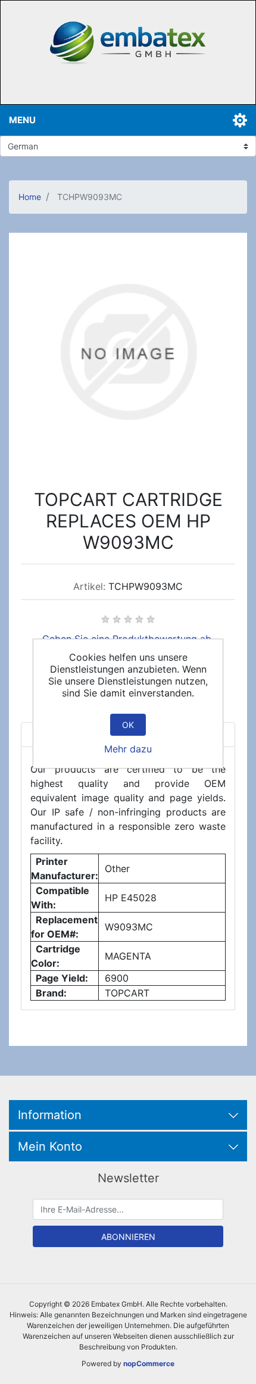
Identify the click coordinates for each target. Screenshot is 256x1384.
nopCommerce (148, 1363)
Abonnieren (128, 1237)
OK (128, 725)
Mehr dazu (128, 749)
